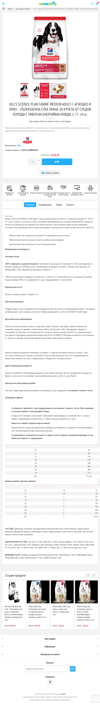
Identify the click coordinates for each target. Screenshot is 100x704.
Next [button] (93, 575)
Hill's (19, 145)
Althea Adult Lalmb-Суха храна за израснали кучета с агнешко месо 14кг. (61, 610)
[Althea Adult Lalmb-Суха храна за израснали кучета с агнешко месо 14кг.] (62, 591)
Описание (9, 216)
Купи (57, 161)
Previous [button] (88, 575)
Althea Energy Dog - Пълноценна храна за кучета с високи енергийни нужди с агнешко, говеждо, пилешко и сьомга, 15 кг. (86, 613)
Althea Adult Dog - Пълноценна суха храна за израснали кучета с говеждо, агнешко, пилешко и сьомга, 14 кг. (38, 611)
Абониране (72, 668)
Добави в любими (52, 172)
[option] (14, 604)
